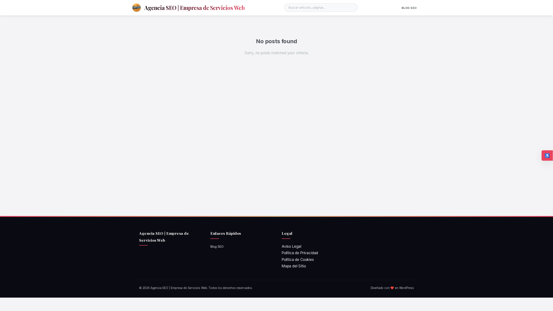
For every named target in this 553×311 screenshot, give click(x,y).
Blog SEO (409, 8)
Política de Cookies (298, 259)
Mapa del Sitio (294, 266)
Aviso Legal (291, 246)
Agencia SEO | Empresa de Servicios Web (194, 7)
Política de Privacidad (300, 253)
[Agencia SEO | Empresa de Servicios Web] (136, 7)
